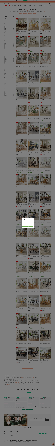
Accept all (28, 226)
